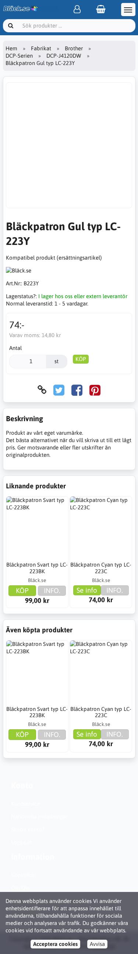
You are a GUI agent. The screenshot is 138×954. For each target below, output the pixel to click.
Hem (11, 48)
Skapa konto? (28, 829)
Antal (15, 348)
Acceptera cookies (55, 944)
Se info (87, 590)
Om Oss (20, 888)
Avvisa (97, 944)
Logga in (21, 842)
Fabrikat (41, 48)
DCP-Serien (19, 56)
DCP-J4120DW (63, 56)
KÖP (80, 359)
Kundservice (25, 804)
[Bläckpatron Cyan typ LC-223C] (101, 527)
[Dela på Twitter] (58, 389)
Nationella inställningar (39, 816)
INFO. (52, 590)
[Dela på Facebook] (76, 389)
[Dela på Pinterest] (94, 389)
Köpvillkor (23, 875)
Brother (74, 48)
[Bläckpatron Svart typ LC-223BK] (37, 527)
